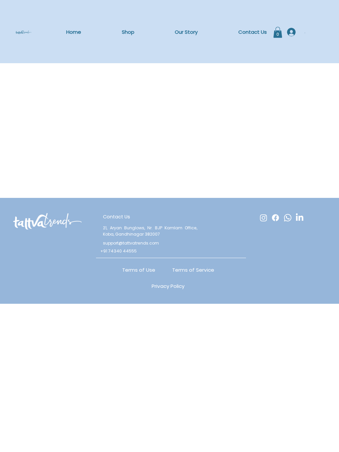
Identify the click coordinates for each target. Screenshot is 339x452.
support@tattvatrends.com (131, 243)
